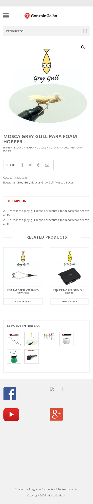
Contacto (20, 489)
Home (6, 147)
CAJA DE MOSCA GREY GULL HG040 (69, 292)
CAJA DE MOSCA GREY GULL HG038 (23, 292)
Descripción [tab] (16, 201)
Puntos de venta (67, 489)
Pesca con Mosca (23, 147)
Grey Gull (23, 182)
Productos (15, 31)
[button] (83, 47)
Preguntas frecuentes (42, 489)
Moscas (41, 147)
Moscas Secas (64, 182)
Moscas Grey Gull (42, 182)
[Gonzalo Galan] (40, 16)
